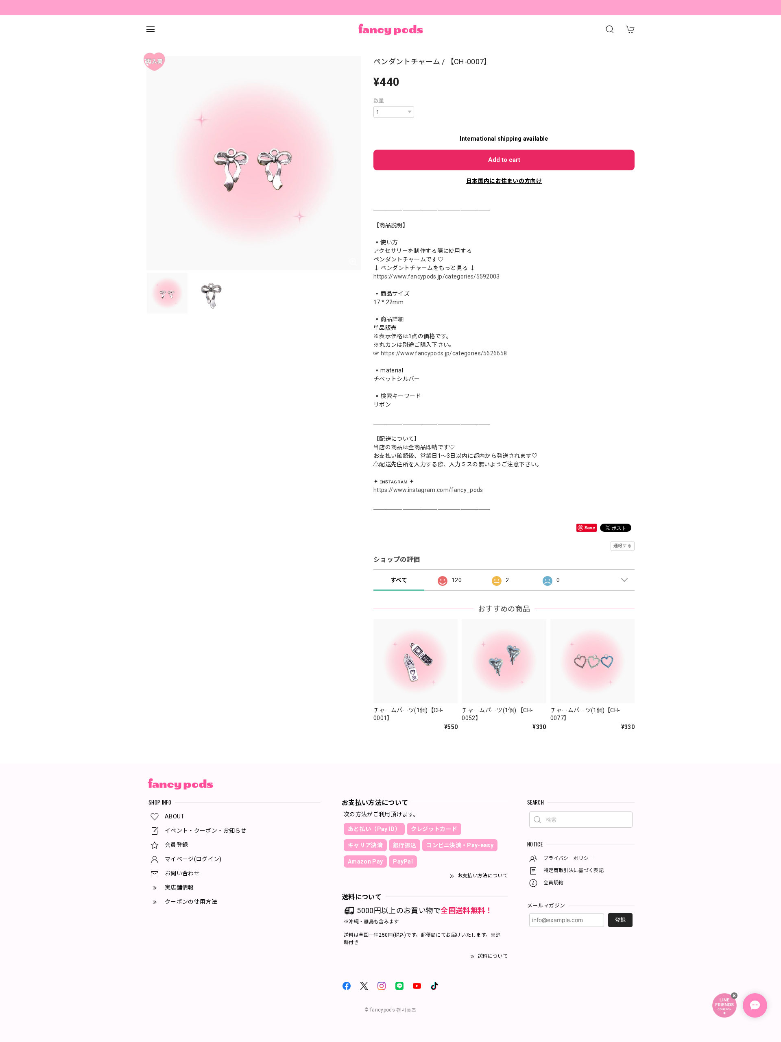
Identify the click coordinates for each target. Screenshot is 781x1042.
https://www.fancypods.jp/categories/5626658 (444, 353)
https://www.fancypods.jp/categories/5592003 (436, 276)
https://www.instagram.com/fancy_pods (428, 490)
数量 (378, 101)
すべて (398, 580)
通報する (622, 545)
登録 (620, 920)
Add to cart (504, 159)
